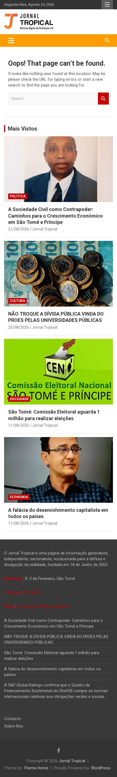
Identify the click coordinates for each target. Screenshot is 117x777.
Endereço (13, 578)
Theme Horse (36, 768)
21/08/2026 (18, 229)
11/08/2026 (18, 425)
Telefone (12, 592)
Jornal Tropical (44, 229)
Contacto (12, 718)
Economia (19, 497)
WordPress (101, 768)
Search (103, 99)
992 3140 (32, 592)
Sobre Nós (13, 726)
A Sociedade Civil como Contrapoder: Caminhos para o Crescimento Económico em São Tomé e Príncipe (55, 215)
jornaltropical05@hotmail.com (43, 606)
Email (9, 606)
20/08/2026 (18, 327)
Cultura (17, 301)
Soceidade (19, 399)
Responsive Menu (107, 4)
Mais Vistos (22, 128)
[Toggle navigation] (11, 40)
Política (18, 196)
